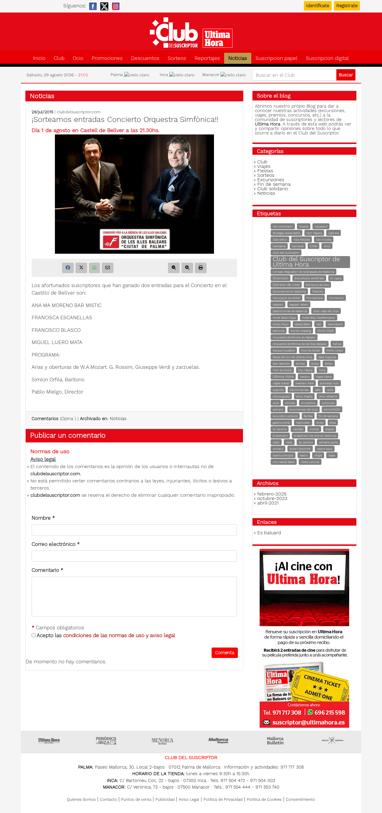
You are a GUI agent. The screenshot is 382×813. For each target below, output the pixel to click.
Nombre (43, 518)
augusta (278, 389)
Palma (337, 344)
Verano (304, 376)
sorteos (278, 448)
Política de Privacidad (223, 799)
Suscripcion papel (276, 58)
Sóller (329, 363)
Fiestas (265, 171)
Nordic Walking (301, 330)
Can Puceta (323, 239)
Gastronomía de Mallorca (290, 311)
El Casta (335, 278)
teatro (304, 455)
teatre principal (283, 455)
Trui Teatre (305, 370)
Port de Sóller (310, 350)
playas (329, 429)
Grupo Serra (332, 740)
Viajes (263, 166)
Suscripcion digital (327, 58)
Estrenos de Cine (317, 285)
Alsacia (303, 226)
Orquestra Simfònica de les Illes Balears (299, 344)
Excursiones (270, 179)
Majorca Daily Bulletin (276, 740)
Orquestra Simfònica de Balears (294, 337)
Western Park (304, 383)
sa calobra (306, 442)
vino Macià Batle (284, 462)
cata (318, 389)
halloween (303, 422)
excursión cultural (285, 416)
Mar (318, 324)
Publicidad (165, 799)
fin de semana (328, 416)
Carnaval (298, 246)
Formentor (336, 298)
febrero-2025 (271, 494)
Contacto (108, 799)
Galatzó (278, 304)
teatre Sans (324, 448)
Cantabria (279, 246)
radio (276, 442)
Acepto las (105, 635)
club (276, 403)
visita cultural (310, 462)
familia (308, 416)
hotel (320, 422)
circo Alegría (304, 396)
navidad (298, 429)
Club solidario (272, 188)
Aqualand (321, 226)
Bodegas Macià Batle (286, 233)
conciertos (308, 403)
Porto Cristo (334, 350)
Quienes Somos (81, 799)
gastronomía (281, 422)
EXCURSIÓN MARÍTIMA (309, 278)
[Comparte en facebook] (68, 268)
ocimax (314, 429)
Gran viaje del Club (326, 311)
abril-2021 (268, 503)
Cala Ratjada (301, 239)
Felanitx (317, 291)
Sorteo (300, 363)
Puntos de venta (136, 799)
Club (59, 58)
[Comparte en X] (81, 268)
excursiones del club (303, 409)
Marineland (335, 324)
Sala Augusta (327, 357)
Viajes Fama (324, 376)
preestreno (280, 435)
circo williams (328, 396)
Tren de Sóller (282, 370)
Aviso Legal (189, 799)
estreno (278, 409)
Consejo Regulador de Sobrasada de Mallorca (303, 271)
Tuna (322, 370)
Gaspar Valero (298, 304)
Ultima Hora (283, 376)
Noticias (237, 58)
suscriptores (300, 449)
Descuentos (145, 58)
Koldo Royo (281, 324)
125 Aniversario (283, 226)
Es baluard (269, 532)
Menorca (278, 330)
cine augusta (281, 396)
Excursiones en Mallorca (289, 291)
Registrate (347, 5)
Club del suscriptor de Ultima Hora (191, 32)
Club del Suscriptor (286, 252)
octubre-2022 (272, 498)
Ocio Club (325, 331)
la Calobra (279, 429)
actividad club (329, 383)
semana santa (328, 442)
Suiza (314, 363)
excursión (332, 409)
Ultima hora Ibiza (106, 740)
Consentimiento (300, 799)
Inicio (39, 58)
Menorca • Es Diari (162, 740)
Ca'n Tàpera (314, 233)
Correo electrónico (56, 544)
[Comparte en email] (107, 268)
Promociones (107, 58)
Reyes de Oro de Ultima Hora (292, 357)
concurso (328, 403)
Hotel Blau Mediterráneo (318, 317)
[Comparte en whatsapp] (94, 268)
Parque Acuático (284, 350)
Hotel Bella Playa (284, 317)
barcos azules (299, 389)
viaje (318, 455)
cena (330, 389)
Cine (313, 246)
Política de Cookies (264, 799)
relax (289, 442)
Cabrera (333, 233)
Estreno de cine (286, 285)
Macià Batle (302, 324)
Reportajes (207, 58)
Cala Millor (280, 239)
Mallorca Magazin (219, 740)
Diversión (280, 278)
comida (290, 403)
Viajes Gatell (281, 383)
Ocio (78, 58)
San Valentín (281, 363)
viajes (331, 455)
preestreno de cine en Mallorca (315, 435)
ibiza (333, 422)
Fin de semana (274, 184)
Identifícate (317, 5)
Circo (327, 246)
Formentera (314, 298)
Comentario (47, 570)
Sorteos (177, 58)
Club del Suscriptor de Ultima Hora (306, 261)
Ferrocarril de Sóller (286, 298)
